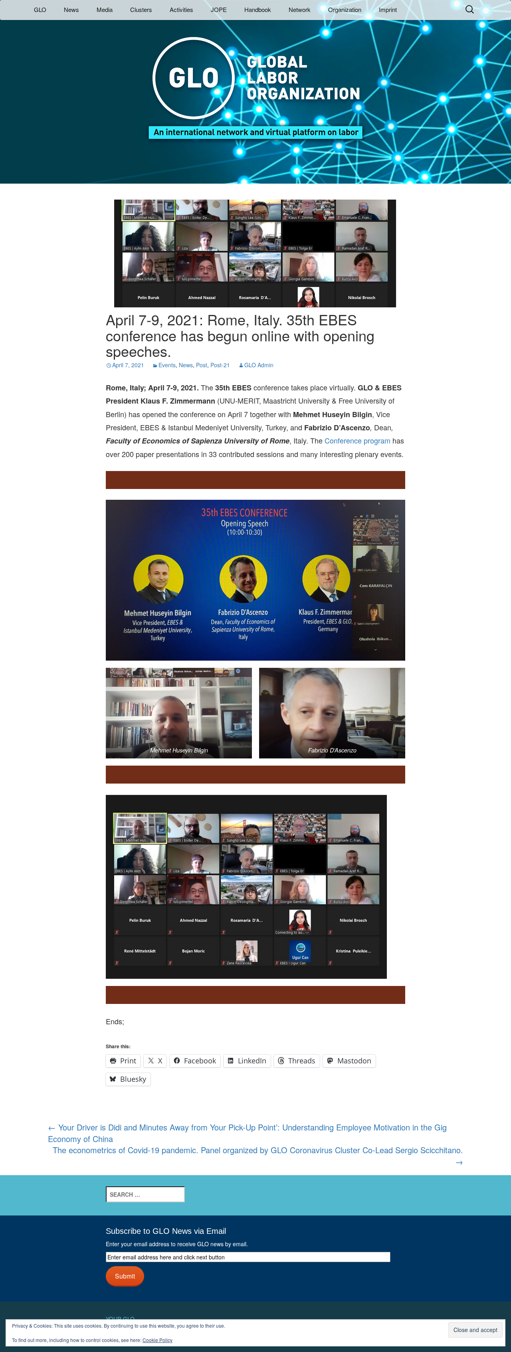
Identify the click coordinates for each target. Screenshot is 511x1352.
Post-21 (220, 365)
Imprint (388, 9)
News (71, 9)
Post (201, 365)
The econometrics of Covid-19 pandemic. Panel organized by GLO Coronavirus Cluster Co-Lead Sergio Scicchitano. (258, 1155)
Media (105, 9)
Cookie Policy (157, 1339)
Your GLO (120, 1319)
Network (300, 9)
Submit (125, 1275)
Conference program (357, 440)
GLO (40, 9)
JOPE (219, 9)
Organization (344, 9)
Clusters (141, 9)
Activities (181, 9)
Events (167, 365)
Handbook (257, 9)
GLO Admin (258, 365)
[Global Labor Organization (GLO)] (255, 82)
